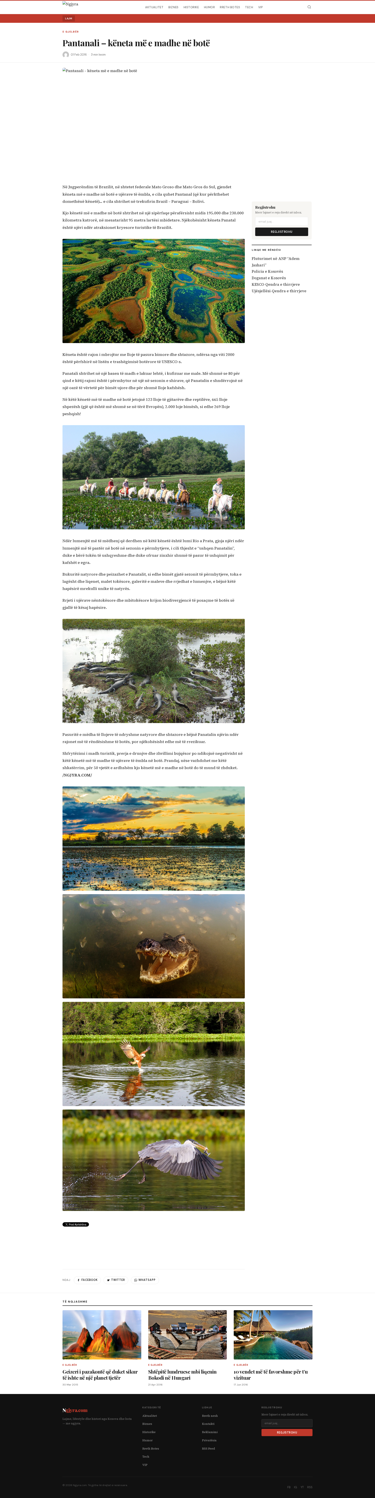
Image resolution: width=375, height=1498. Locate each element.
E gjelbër (70, 31)
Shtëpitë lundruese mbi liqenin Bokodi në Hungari (182, 1374)
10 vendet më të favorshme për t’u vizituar (271, 1374)
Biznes (173, 7)
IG (295, 1487)
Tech (249, 7)
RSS (309, 1487)
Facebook (89, 1280)
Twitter (118, 1280)
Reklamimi (210, 1432)
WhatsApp (147, 1280)
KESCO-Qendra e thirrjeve (276, 284)
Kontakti (208, 1424)
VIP (260, 7)
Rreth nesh (210, 1416)
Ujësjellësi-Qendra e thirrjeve (279, 291)
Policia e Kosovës (267, 271)
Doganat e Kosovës (269, 278)
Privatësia (209, 1440)
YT (302, 1487)
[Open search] (309, 7)
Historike (191, 7)
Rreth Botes (230, 7)
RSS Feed (208, 1449)
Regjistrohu (282, 232)
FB (289, 1487)
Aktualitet (154, 7)
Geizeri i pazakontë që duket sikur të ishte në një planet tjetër (100, 1374)
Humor (209, 7)
